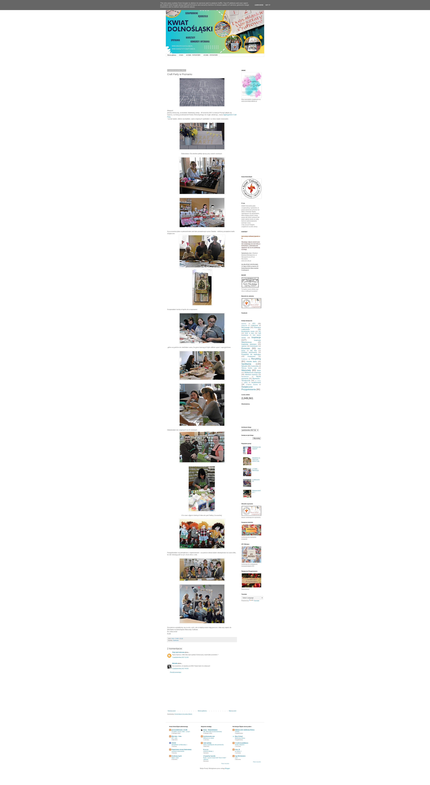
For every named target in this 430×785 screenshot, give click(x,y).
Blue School (239, 736)
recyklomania (256, 382)
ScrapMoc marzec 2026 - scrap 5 (181, 731)
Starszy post (232, 711)
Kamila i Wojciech (239, 744)
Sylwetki (244, 366)
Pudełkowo (244, 359)
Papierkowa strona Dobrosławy (181, 749)
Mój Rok (253, 350)
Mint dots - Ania (176, 736)
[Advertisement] (202, 691)
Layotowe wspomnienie (178, 751)
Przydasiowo (251, 356)
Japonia (243, 346)
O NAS (181, 55)
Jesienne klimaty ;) (208, 751)
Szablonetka (255, 366)
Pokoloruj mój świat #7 (256, 447)
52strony (243, 323)
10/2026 (237, 731)
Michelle (174, 663)
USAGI (174, 743)
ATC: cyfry (174, 738)
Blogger (227, 768)
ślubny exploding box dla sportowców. (213, 744)
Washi (259, 370)
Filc (260, 331)
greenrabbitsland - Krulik (179, 730)
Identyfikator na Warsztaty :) (179, 744)
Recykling (256, 359)
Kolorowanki (254, 346)
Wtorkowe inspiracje (251, 374)
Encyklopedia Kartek (248, 331)
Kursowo (245, 348)
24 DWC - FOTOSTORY (193, 55)
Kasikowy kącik (177, 756)
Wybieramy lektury (240, 738)
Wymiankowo (245, 376)
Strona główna (171, 55)
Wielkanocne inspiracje (252, 372)
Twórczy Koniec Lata (249, 368)
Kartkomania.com (209, 736)
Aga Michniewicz (240, 756)
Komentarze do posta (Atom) (183, 714)
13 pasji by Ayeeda (209, 756)
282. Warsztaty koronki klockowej (212, 731)
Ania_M (237, 749)
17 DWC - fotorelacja (255, 469)
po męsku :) (238, 751)
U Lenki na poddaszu (241, 743)
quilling (245, 382)
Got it (268, 5)
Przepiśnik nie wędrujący (251, 354)
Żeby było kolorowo (178, 652)
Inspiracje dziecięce (248, 344)
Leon (236, 757)
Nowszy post (171, 711)
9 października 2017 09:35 (180, 668)
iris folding (258, 380)
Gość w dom (249, 333)
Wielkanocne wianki (208, 738)
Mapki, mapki (175, 757)
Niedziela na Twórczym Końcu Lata (256, 459)
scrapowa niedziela (252, 384)
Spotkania (175, 640)
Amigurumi (244, 325)
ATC (253, 323)
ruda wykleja (207, 743)
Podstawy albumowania (249, 352)
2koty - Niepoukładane (210, 730)
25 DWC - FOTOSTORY (210, 55)
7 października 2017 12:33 (180, 657)
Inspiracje (256, 337)
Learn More (259, 5)
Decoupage (245, 327)
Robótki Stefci (251, 361)
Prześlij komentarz (175, 672)
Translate (256, 600)
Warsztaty (246, 370)
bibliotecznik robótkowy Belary (245, 730)
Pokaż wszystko (225, 763)
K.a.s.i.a (205, 749)
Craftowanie (254, 325)
